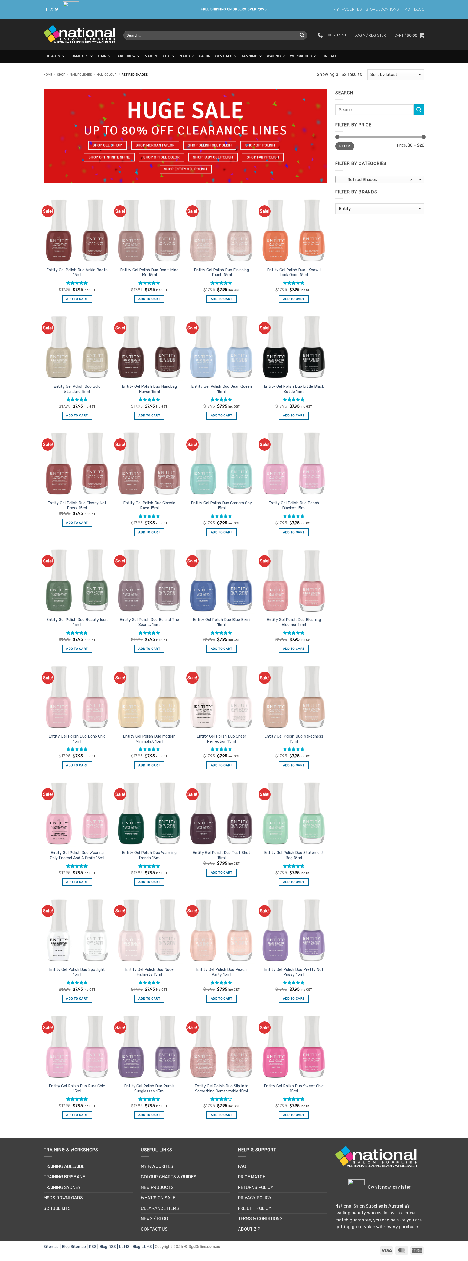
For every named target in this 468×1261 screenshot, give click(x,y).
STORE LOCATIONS (382, 9)
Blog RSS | (109, 1246)
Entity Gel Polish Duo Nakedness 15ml (293, 739)
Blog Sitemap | (75, 1246)
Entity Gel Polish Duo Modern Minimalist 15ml (149, 739)
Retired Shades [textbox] (377, 179)
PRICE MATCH (252, 1176)
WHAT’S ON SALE (158, 1197)
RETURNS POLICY (255, 1187)
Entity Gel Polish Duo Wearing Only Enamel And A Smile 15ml (77, 855)
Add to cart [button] (77, 299)
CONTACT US (154, 1229)
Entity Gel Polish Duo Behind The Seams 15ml (149, 622)
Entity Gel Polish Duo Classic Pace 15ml (149, 505)
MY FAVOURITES (347, 9)
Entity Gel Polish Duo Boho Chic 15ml (77, 739)
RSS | (94, 1246)
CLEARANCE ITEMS (160, 1208)
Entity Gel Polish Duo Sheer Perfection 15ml (221, 739)
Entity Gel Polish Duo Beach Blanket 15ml (293, 505)
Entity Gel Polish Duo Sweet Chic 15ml (294, 1089)
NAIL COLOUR (107, 74)
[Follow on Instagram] (51, 9)
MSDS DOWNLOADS (63, 1197)
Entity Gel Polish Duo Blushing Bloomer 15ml (293, 622)
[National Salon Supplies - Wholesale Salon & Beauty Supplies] (79, 34)
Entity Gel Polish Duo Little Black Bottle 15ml (294, 389)
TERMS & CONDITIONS (260, 1218)
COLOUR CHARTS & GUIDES (168, 1176)
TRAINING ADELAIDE (64, 1166)
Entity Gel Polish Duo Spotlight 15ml (77, 972)
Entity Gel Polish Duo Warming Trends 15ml (149, 855)
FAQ (406, 9)
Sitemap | (53, 1246)
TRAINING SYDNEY (62, 1187)
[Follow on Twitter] (56, 9)
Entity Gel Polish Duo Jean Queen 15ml (221, 389)
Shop (61, 74)
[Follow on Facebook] (46, 9)
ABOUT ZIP (249, 1229)
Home (48, 74)
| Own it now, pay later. (388, 1187)
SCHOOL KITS (57, 1208)
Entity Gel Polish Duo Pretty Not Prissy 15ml (293, 972)
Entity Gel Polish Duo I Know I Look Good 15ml (294, 272)
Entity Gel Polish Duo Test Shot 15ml (221, 855)
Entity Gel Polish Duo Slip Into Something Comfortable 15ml (221, 1089)
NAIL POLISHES (81, 74)
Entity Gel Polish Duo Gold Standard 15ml (76, 389)
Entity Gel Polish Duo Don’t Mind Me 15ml (149, 272)
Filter (344, 146)
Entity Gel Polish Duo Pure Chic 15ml (77, 1089)
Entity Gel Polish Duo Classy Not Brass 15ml (76, 505)
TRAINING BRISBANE (64, 1176)
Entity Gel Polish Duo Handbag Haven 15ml (149, 389)
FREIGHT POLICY (254, 1208)
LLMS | (125, 1246)
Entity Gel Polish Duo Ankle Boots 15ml (77, 272)
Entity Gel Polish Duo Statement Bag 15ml (294, 855)
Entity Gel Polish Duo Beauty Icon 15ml (77, 622)
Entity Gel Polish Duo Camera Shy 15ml (221, 505)
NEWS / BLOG (154, 1218)
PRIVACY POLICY (255, 1197)
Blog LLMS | (143, 1246)
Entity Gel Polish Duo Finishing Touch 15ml (221, 272)
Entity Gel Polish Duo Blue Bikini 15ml (221, 622)
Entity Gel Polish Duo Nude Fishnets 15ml (149, 972)
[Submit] (302, 35)
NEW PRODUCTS (157, 1187)
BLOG (419, 9)
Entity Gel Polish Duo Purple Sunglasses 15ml (149, 1089)
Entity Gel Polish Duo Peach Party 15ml (221, 972)
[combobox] (379, 179)
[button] (409, 35)
